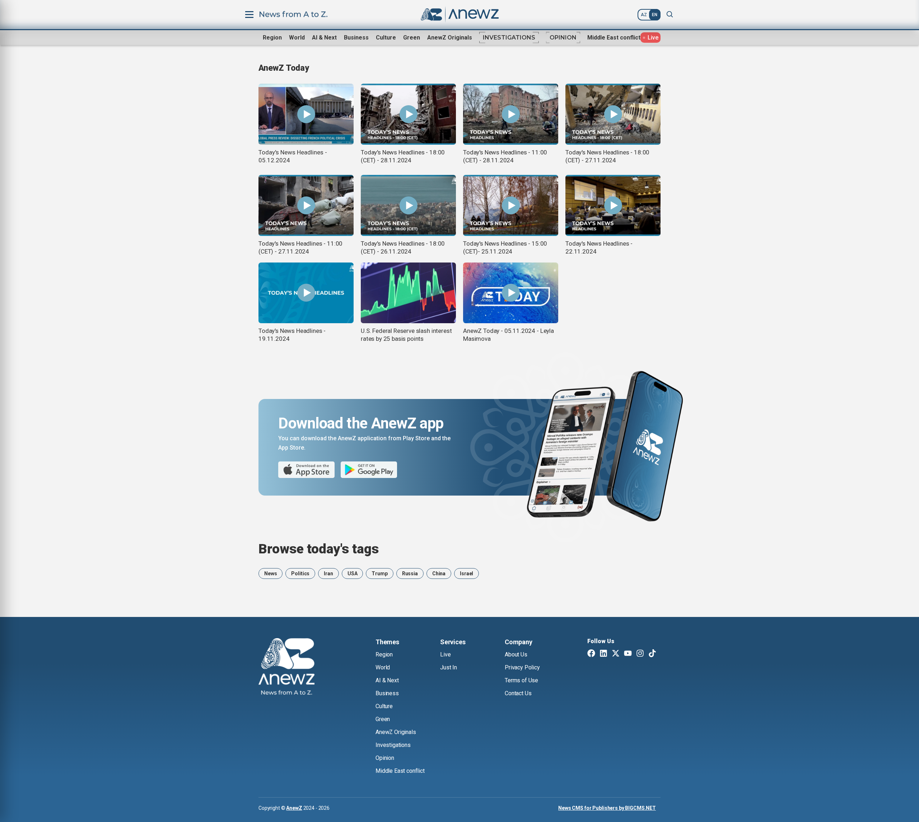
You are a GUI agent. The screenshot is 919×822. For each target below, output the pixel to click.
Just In (448, 667)
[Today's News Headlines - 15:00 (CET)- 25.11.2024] (510, 205)
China (438, 573)
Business (356, 37)
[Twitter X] (616, 654)
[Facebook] (591, 654)
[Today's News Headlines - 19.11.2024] (306, 293)
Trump (379, 573)
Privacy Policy (522, 667)
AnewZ (294, 808)
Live (445, 654)
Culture (386, 37)
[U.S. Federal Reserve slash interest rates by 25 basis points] (408, 293)
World (297, 37)
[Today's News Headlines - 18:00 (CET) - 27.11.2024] (613, 114)
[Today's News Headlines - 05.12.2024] (306, 114)
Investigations (509, 37)
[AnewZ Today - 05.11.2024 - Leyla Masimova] (510, 293)
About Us (516, 654)
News (270, 573)
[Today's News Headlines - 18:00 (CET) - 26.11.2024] (408, 205)
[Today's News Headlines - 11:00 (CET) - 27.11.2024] (306, 205)
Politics (300, 573)
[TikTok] (652, 654)
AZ (644, 14)
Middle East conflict (613, 37)
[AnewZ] (286, 667)
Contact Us (518, 693)
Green (411, 37)
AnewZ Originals (449, 37)
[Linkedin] (603, 654)
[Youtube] (628, 654)
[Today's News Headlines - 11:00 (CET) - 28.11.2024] (510, 114)
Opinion (563, 37)
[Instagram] (640, 654)
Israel (466, 573)
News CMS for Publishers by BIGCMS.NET (607, 808)
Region (272, 37)
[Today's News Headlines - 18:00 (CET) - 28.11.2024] (408, 114)
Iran (328, 573)
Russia (410, 573)
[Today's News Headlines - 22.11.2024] (613, 205)
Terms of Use (521, 680)
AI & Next (324, 37)
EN (654, 14)
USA (352, 573)
